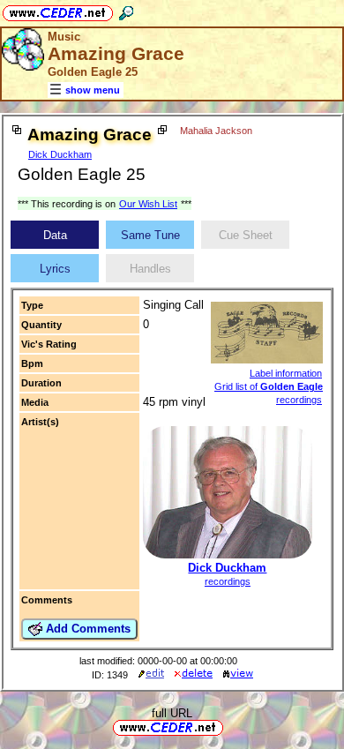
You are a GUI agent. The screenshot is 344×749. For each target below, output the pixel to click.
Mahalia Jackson (216, 130)
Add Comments (86, 628)
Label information (286, 373)
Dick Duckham (60, 154)
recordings (228, 581)
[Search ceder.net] (126, 10)
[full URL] (230, 726)
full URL (172, 713)
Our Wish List (148, 203)
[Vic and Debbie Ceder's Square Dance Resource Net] (58, 10)
